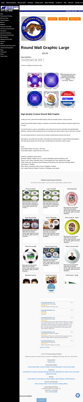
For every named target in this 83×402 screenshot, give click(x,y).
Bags (1, 49)
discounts (22, 396)
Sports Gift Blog (49, 2)
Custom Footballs (45, 367)
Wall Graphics (4, 37)
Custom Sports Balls (33, 367)
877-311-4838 (7, 11)
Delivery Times (75, 19)
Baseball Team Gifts (49, 371)
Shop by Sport (22, 2)
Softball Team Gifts (51, 374)
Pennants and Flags (6, 26)
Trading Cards (39, 2)
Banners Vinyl (4, 18)
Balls (1, 14)
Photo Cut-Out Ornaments (51, 383)
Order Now (52, 19)
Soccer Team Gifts (74, 371)
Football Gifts (26, 371)
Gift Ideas (30, 2)
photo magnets (41, 182)
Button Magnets (60, 378)
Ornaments (3, 30)
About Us (70, 2)
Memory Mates (63, 383)
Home (3, 2)
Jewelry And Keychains (6, 47)
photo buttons (34, 182)
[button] (41, 400)
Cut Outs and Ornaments (7, 28)
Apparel (2, 41)
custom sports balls (50, 182)
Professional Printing (6, 16)
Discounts (63, 19)
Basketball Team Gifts (62, 371)
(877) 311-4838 (53, 391)
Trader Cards (3, 56)
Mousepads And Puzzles (7, 35)
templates (29, 396)
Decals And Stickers (5, 33)
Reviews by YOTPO (45, 347)
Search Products (11, 2)
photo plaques (59, 182)
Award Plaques (4, 20)
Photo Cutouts (39, 383)
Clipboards (3, 52)
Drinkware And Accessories (7, 45)
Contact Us (59, 2)
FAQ (65, 2)
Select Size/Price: (26, 57)
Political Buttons (70, 378)
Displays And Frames (6, 39)
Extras (2, 54)
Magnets (2, 24)
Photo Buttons (42, 378)
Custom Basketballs (56, 367)
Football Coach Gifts (37, 371)
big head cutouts (67, 182)
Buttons (2, 22)
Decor (2, 43)
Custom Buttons (32, 378)
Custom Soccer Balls (69, 367)
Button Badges (51, 378)
